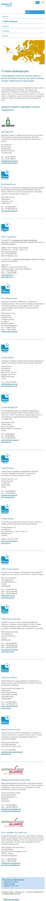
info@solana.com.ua (8, 595)
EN (43, 2)
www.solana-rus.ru (7, 277)
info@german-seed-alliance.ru (11, 863)
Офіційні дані (19, 892)
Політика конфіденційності (35, 892)
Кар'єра (5, 36)
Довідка (6, 886)
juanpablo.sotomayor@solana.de (11, 752)
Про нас (5, 16)
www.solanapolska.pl (8, 497)
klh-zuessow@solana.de (9, 211)
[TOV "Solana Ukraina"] (7, 6)
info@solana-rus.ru (7, 275)
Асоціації (5, 31)
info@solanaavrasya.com (9, 384)
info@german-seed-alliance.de (11, 809)
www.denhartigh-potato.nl (9, 163)
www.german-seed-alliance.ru (10, 865)
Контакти (7, 882)
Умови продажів (9, 884)
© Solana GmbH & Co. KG (11, 894)
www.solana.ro (6, 543)
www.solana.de (6, 442)
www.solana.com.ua (7, 598)
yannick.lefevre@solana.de (10, 440)
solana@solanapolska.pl (9, 495)
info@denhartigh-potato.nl (9, 161)
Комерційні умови (7, 892)
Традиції (5, 26)
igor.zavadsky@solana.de (9, 649)
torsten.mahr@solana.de (9, 331)
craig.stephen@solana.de (9, 706)
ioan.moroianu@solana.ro (9, 541)
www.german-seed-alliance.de (10, 811)
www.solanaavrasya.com (9, 386)
